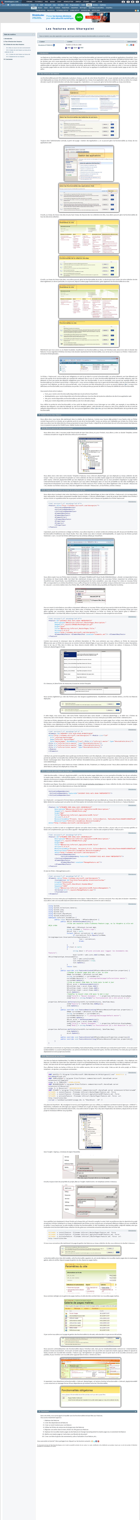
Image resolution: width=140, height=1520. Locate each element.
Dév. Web (61, 5)
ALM (41, 5)
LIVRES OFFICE (74, 10)
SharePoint (74, 8)
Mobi (81, 48)
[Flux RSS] (136, 11)
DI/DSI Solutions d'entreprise (20, 5)
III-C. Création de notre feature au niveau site (18, 54)
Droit (93, 2)
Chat (59, 2)
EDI (67, 5)
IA (37, 5)
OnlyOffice (109, 8)
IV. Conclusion (8, 59)
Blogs (52, 2)
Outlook (57, 8)
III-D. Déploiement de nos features (15, 56)
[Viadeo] (127, 45)
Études (86, 2)
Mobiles (95, 5)
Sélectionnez (132, 501)
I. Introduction (8, 38)
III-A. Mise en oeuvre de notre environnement (18, 47)
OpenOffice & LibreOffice (96, 8)
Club (100, 2)
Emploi (78, 2)
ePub (68, 48)
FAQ (46, 2)
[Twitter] (129, 45)
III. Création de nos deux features (14, 44)
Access (40, 8)
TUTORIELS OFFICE (62, 10)
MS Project (83, 8)
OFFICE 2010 (96, 10)
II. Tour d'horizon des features (13, 41)
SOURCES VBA (85, 10)
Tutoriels (39, 2)
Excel (45, 8)
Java (54, 5)
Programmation (74, 5)
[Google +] (133, 45)
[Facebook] (131, 45)
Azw (74, 48)
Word (51, 8)
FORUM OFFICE (40, 10)
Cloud (32, 5)
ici (126, 384)
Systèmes (103, 5)
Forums (29, 2)
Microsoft (48, 5)
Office (89, 5)
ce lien (99, 408)
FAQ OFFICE (51, 10)
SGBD (83, 5)
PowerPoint (65, 8)
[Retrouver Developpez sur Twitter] (138, 11)
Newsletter (68, 2)
